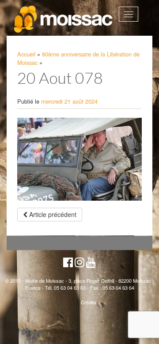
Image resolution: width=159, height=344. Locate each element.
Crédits (88, 302)
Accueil (26, 54)
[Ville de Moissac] (64, 19)
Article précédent (51, 214)
